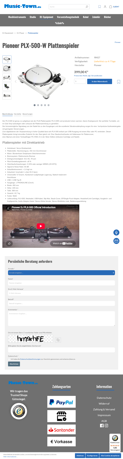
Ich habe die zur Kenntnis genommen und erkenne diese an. (43, 359)
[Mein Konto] (105, 6)
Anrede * (11, 269)
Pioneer (118, 42)
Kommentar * (13, 310)
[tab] (7, 114)
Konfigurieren (92, 456)
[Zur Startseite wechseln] (23, 6)
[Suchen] (87, 6)
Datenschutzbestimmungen (30, 359)
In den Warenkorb (99, 81)
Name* (10, 279)
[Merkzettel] (99, 6)
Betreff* (11, 299)
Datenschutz (104, 397)
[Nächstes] (67, 81)
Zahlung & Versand (104, 409)
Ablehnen (80, 456)
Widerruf (104, 403)
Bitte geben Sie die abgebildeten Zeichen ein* (24, 346)
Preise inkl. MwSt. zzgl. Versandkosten (88, 76)
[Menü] (119, 435)
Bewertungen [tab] (28, 114)
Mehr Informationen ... (10, 457)
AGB (104, 420)
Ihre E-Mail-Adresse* (16, 289)
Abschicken (14, 364)
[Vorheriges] (15, 81)
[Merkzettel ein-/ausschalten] (118, 82)
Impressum (104, 415)
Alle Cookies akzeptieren (110, 456)
